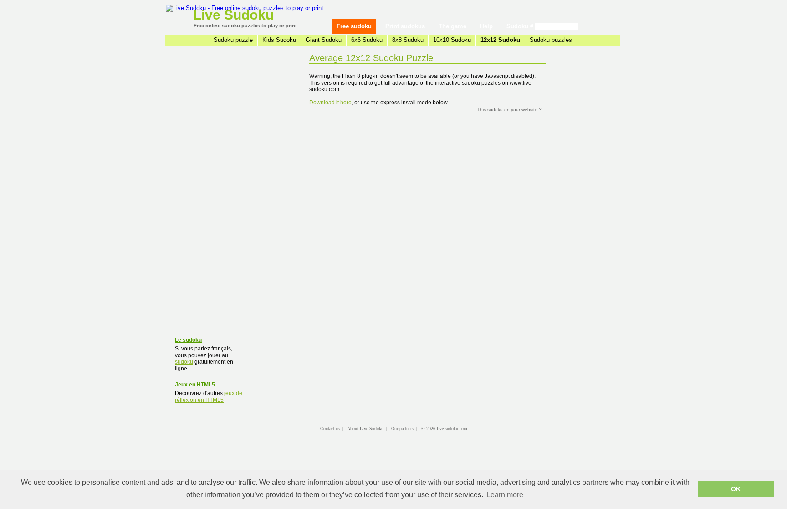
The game (452, 26)
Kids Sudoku (279, 39)
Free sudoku (354, 26)
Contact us (330, 428)
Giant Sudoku (324, 39)
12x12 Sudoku (500, 39)
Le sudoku (188, 340)
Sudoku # (520, 26)
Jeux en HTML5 (195, 384)
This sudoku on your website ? (509, 109)
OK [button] (736, 489)
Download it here (330, 102)
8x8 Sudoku (408, 39)
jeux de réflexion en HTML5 (208, 396)
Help (486, 26)
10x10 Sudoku (452, 39)
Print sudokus (405, 26)
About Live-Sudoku (365, 428)
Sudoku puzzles (551, 39)
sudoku (184, 362)
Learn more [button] (504, 495)
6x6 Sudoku (367, 39)
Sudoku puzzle (233, 39)
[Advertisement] (209, 193)
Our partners (402, 428)
